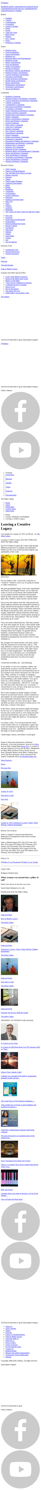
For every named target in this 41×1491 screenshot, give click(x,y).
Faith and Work (6, 915)
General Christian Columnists (16, 113)
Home (7, 503)
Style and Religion (12, 64)
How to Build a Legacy (9, 919)
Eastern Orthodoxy (12, 195)
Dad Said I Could (7, 982)
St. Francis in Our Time (9, 1043)
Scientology (9, 228)
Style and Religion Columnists (16, 155)
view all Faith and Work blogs (12, 1199)
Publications (9, 507)
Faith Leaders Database (13, 181)
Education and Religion (13, 77)
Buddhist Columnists (12, 96)
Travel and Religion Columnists (16, 159)
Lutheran (8, 208)
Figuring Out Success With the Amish (14, 1013)
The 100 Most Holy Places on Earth (18, 173)
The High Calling (7, 922)
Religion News (10, 50)
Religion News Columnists (15, 145)
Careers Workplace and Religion (17, 75)
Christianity (9, 191)
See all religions (11, 242)
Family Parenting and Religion (16, 79)
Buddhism (9, 189)
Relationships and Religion (15, 85)
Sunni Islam (9, 236)
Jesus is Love (10, 287)
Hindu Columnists (12, 117)
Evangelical (28, 7)
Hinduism (9, 197)
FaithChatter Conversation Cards (17, 293)
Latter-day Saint (22, 9)
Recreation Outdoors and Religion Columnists (22, 141)
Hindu (9, 9)
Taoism (8, 238)
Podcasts (8, 177)
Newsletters (5, 297)
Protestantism (10, 222)
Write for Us (9, 1341)
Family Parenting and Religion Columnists (20, 111)
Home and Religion (12, 83)
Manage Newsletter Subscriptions (17, 1353)
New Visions (10, 39)
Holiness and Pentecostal (14, 200)
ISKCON (8, 202)
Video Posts (9, 511)
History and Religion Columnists (17, 119)
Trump (7, 487)
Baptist (7, 187)
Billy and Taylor (7, 1190)
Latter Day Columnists (13, 127)
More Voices (10, 35)
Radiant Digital (10, 1351)
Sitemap (8, 1357)
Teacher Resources (12, 254)
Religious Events (11, 60)
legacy (3, 764)
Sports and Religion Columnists (16, 153)
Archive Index (10, 509)
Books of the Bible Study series (16, 279)
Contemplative (18, 7)
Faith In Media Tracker (9, 269)
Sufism (7, 234)
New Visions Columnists (14, 131)
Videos (7, 179)
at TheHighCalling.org (28, 756)
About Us (9, 1326)
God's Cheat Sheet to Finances (16, 277)
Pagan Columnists (11, 135)
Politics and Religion (12, 67)
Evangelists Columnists (13, 109)
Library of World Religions (15, 171)
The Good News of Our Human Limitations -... (18, 1101)
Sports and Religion (12, 54)
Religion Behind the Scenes (15, 224)
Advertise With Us (12, 1339)
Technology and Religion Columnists (18, 157)
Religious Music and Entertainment (18, 58)
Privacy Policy (10, 1343)
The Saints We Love (12, 291)
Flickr (37, 744)
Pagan (7, 41)
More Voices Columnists (14, 125)
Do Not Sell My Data (13, 1347)
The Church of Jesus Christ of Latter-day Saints (22, 212)
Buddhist (4, 7)
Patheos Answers (11, 175)
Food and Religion (12, 52)
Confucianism (10, 193)
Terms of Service (11, 1345)
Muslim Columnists (12, 129)
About (7, 505)
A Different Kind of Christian (16, 285)
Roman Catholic (11, 226)
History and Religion (12, 62)
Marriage (8, 479)
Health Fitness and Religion (15, 81)
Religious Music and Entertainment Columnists (22, 151)
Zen (6, 240)
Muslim (31, 9)
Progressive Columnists (13, 139)
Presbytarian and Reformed (15, 220)
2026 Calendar (10, 169)
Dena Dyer (25, 746)
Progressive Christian (14, 11)
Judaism (8, 206)
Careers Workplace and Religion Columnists (21, 101)
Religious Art (10, 56)
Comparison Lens (11, 250)
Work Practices (6, 760)
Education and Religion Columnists (18, 107)
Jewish (14, 9)
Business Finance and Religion (16, 73)
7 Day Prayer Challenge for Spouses (18, 283)
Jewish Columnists (12, 123)
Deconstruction (10, 495)
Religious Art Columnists (14, 147)
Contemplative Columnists (14, 105)
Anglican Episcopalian (13, 183)
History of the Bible (12, 281)
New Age (8, 216)
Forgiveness (9, 475)
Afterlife (8, 483)
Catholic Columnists (12, 103)
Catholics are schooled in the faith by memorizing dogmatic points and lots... (18, 1077)
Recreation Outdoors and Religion (17, 71)
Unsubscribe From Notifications (16, 1355)
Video (3, 257)
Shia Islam (9, 230)
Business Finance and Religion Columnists (20, 99)
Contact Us (9, 1349)
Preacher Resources (12, 252)
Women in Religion (12, 69)
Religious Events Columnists (15, 149)
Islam (7, 204)
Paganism (8, 218)
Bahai (7, 185)
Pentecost (8, 491)
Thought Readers (7, 265)
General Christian (11, 26)
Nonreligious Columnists (14, 133)
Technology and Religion (14, 87)
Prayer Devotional (12, 289)
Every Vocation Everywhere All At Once (15, 1161)
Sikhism (8, 232)
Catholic (10, 7)
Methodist (9, 210)
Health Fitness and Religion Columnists (19, 115)
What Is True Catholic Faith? (11, 1072)
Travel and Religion (12, 89)
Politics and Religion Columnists (17, 137)
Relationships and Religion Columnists (19, 143)
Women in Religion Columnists (16, 161)
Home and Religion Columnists (16, 121)
